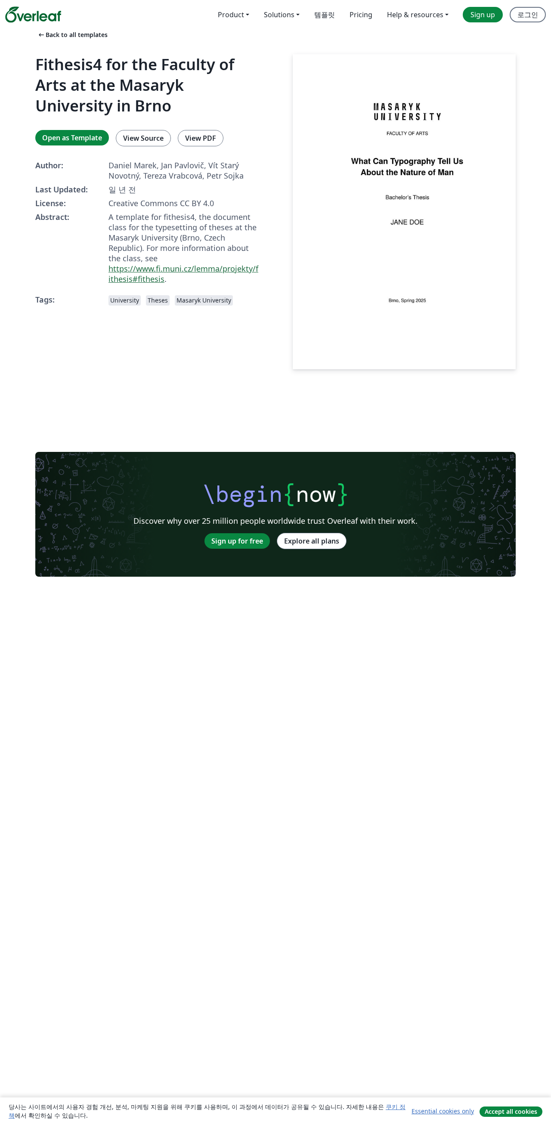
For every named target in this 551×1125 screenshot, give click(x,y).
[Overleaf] (33, 14)
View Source (143, 138)
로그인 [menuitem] (527, 14)
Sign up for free (237, 541)
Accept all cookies (511, 1111)
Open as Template (72, 137)
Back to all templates (72, 35)
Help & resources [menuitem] (415, 14)
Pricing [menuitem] (361, 14)
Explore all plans (311, 541)
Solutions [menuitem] (279, 14)
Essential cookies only (443, 1111)
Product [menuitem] (231, 14)
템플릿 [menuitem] (324, 14)
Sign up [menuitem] (483, 14)
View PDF (200, 138)
